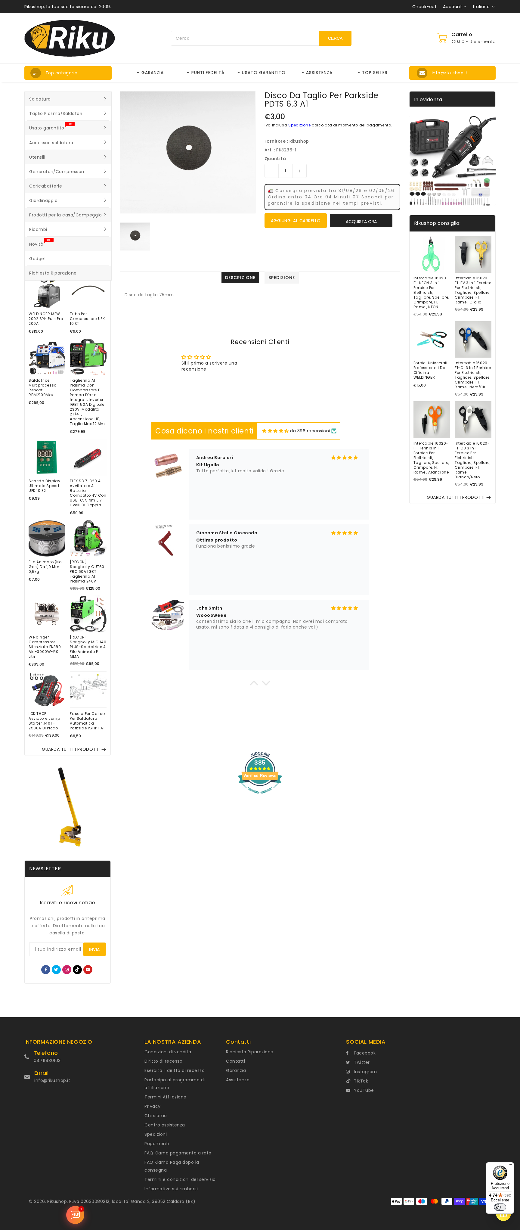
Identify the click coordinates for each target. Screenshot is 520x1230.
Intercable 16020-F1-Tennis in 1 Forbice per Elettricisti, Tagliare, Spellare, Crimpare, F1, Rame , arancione (431, 458)
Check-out (424, 7)
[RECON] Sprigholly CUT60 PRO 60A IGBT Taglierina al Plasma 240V (87, 572)
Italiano (481, 7)
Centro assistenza (164, 1125)
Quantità (275, 159)
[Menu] (510, 1165)
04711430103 (47, 1061)
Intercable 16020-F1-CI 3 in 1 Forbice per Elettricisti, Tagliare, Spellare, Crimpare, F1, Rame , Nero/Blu (473, 375)
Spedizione (299, 125)
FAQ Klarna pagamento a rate (178, 1153)
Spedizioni (155, 1134)
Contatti (235, 1061)
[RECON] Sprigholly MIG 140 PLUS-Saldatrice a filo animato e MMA (88, 647)
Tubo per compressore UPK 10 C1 (87, 319)
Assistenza (237, 1080)
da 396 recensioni (310, 431)
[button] (68, 73)
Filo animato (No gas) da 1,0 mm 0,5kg (45, 567)
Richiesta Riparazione (250, 1052)
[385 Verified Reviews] (260, 797)
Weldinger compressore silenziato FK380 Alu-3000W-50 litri (45, 647)
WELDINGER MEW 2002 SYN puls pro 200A (46, 319)
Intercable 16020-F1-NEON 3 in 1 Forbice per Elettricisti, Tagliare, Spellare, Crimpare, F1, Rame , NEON (431, 292)
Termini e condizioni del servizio (180, 1179)
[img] (275, 431)
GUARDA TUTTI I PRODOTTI (71, 749)
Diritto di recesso (163, 1061)
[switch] (500, 1207)
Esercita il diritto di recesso (174, 1070)
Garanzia (236, 1070)
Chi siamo (155, 1116)
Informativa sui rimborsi (171, 1189)
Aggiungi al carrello (296, 221)
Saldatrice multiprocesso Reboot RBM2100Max (43, 387)
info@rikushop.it (52, 1080)
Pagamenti (156, 1144)
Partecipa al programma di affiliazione (174, 1084)
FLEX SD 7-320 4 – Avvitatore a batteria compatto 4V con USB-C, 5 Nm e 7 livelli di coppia (88, 493)
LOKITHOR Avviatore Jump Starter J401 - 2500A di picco (44, 721)
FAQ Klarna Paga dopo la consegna (171, 1166)
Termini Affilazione (165, 1097)
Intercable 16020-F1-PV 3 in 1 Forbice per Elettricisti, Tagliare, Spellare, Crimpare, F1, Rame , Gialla (473, 290)
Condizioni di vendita (167, 1052)
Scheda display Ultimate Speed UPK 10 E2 (44, 486)
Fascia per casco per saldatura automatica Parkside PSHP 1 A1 (87, 721)
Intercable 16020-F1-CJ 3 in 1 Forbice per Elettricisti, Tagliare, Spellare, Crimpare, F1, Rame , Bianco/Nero (472, 460)
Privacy (152, 1106)
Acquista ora (361, 222)
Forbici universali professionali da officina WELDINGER (430, 370)
